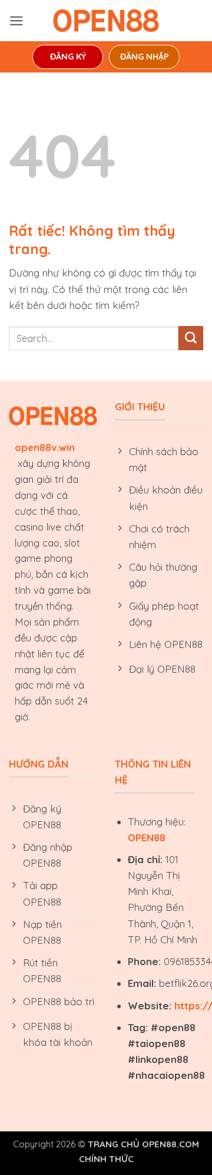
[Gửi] (190, 338)
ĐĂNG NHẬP (144, 56)
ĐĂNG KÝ (68, 56)
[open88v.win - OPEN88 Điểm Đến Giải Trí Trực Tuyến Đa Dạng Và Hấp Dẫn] (106, 20)
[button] (16, 21)
